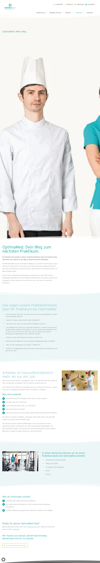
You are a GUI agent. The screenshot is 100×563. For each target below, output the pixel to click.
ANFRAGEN (80, 4)
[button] (3, 559)
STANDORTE (59, 4)
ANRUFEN (70, 4)
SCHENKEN (91, 4)
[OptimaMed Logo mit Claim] (10, 7)
